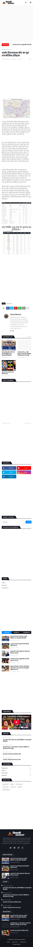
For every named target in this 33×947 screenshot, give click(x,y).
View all (29, 337)
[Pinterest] (16, 308)
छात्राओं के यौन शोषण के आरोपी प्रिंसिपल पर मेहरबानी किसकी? (8, 353)
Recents (16, 632)
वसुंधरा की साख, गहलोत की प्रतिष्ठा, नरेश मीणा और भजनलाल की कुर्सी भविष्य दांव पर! (19, 668)
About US (15, 942)
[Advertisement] (16, 23)
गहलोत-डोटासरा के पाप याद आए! (12, 759)
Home (3, 49)
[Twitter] (12, 308)
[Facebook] (8, 308)
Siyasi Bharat (15, 314)
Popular (6, 632)
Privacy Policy (16, 944)
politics (19, 787)
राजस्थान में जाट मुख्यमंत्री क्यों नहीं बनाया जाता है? (22, 45)
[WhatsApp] (20, 308)
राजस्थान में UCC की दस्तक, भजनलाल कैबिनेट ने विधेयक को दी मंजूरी (24, 353)
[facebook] (10, 330)
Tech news (19, 784)
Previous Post (6, 423)
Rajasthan (9, 49)
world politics (6, 789)
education (16, 773)
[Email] (24, 308)
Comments (26, 632)
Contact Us (5, 588)
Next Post (27, 423)
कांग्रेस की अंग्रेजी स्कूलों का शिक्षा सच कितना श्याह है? (20, 652)
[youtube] (13, 330)
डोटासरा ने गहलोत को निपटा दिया (8, 373)
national (16, 775)
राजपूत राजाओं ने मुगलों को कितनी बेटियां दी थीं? (19, 644)
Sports (16, 770)
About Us (4, 585)
